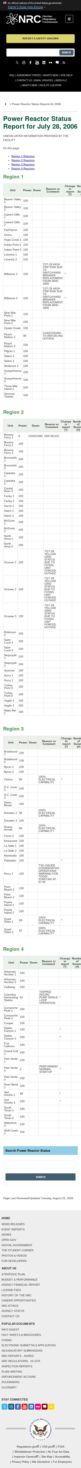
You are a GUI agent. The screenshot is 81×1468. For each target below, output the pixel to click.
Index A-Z (61, 80)
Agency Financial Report (21, 1284)
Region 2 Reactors (23, 160)
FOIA (61, 1446)
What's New (50, 75)
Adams (6, 1234)
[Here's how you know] (40, 5)
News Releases (13, 1224)
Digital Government (17, 1245)
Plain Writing (12, 1371)
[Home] (35, 19)
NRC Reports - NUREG (18, 1355)
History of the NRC (16, 1295)
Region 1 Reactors (23, 156)
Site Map (46, 1456)
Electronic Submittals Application (29, 1345)
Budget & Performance (20, 1279)
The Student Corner (17, 1250)
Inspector (25, 1456)
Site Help (67, 75)
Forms (7, 1340)
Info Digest (10, 1329)
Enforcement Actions (19, 1376)
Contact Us (24, 80)
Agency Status (13, 1310)
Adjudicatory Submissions (22, 1350)
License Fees (11, 1290)
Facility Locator (50, 85)
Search (66, 52)
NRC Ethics (10, 1305)
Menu (70, 18)
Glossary (9, 1387)
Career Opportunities (19, 1300)
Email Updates (43, 80)
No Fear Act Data (58, 1451)
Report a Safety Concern (40, 38)
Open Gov (9, 1239)
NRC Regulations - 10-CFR (21, 1361)
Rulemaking (11, 1382)
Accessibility (62, 1456)
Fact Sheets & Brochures (21, 1334)
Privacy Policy (20, 1461)
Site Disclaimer (41, 1461)
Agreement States (29, 75)
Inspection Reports (17, 1366)
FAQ (11, 75)
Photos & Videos (14, 1255)
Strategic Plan (13, 1274)
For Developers (14, 1260)
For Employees (62, 1461)
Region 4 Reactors (23, 168)
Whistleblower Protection (30, 1451)
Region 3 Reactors (23, 164)
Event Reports (13, 1229)
